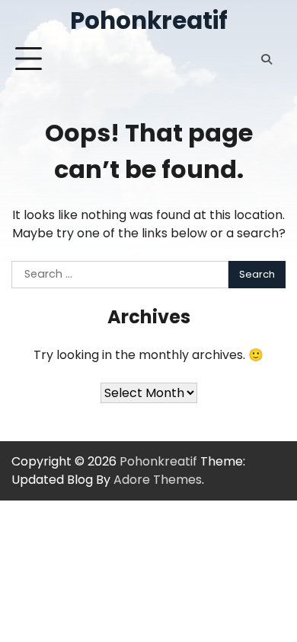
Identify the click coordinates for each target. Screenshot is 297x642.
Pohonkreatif (149, 20)
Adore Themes (157, 479)
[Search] (266, 59)
